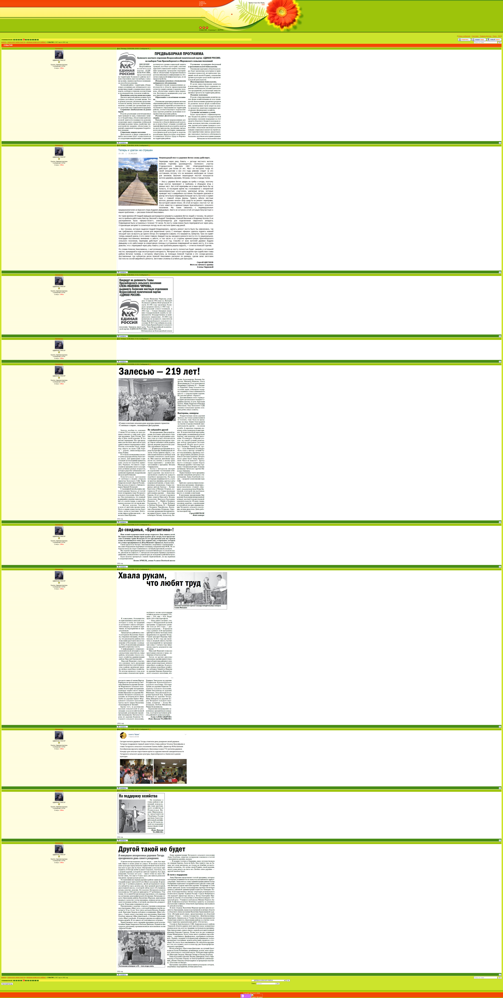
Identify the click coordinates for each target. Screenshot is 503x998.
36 (150, 525)
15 (32, 39)
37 (150, 569)
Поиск (495, 36)
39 (150, 791)
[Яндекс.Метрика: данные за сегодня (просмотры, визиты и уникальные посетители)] (257, 996)
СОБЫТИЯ (50, 42)
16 (35, 39)
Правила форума (485, 36)
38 (150, 729)
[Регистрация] (203, 27)
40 (150, 843)
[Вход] (207, 27)
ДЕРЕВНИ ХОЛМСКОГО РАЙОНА (36, 42)
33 (149, 275)
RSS (263, 4)
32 (149, 145)
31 (150, 48)
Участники (475, 36)
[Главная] (200, 27)
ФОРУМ (3, 42)
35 (150, 364)
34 (149, 339)
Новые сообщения (464, 36)
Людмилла (59, 48)
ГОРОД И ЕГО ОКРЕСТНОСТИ (16, 42)
